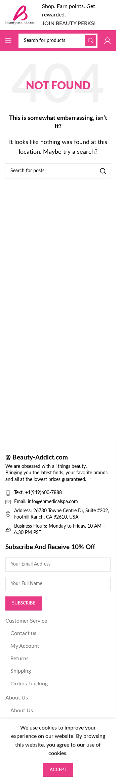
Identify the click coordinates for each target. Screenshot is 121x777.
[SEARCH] (90, 40)
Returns (19, 658)
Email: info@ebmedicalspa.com (46, 501)
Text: (19, 492)
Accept (58, 765)
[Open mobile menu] (8, 40)
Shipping (20, 671)
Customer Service (26, 621)
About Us (16, 697)
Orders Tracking (29, 683)
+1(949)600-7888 (43, 492)
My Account (24, 646)
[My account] (107, 40)
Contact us (23, 633)
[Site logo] (20, 14)
